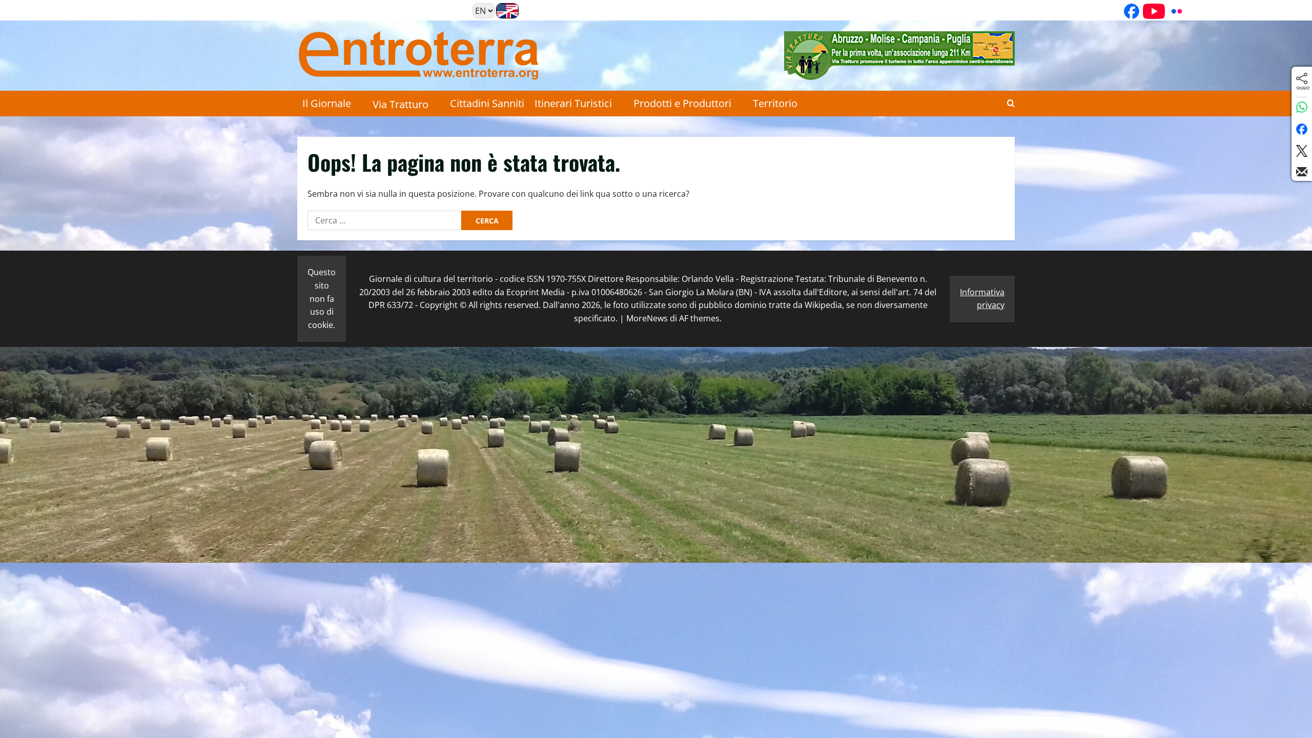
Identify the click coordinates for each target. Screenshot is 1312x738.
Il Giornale (326, 103)
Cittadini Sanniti (487, 103)
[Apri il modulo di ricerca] (1011, 103)
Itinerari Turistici (573, 103)
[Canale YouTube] (1150, 11)
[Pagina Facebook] (1128, 11)
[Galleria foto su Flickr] (1173, 11)
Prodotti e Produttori (682, 103)
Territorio (775, 103)
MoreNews (647, 318)
